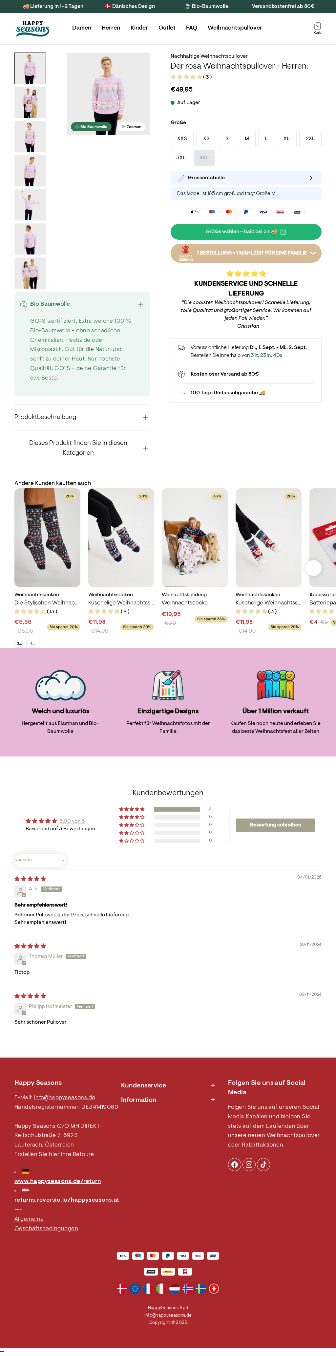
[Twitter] (263, 1164)
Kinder (139, 28)
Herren (111, 28)
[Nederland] (174, 1288)
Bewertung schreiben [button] (275, 825)
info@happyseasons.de (64, 1098)
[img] (30, 879)
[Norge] (187, 1288)
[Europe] (135, 1288)
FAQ (191, 28)
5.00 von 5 (72, 821)
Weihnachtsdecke (185, 603)
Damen (81, 28)
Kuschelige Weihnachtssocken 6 (121, 603)
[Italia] (161, 1288)
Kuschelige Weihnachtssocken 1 (269, 603)
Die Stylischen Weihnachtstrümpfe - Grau (47, 603)
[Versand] (246, 374)
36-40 (21, 644)
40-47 (35, 644)
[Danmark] (122, 1288)
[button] (187, 77)
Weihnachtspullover (235, 28)
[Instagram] (234, 1164)
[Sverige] (201, 1288)
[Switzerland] (214, 1288)
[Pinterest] (249, 1164)
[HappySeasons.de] (32, 29)
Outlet (167, 28)
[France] (148, 1288)
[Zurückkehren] (246, 393)
